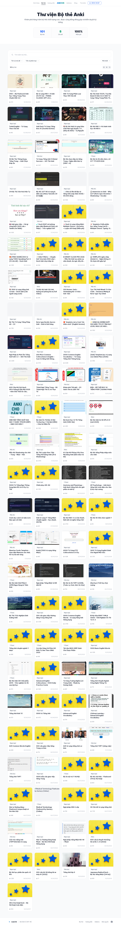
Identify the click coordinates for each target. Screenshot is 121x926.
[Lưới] (104, 67)
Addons (69, 3)
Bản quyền (105, 922)
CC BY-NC (28, 922)
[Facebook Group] (112, 922)
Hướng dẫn (51, 3)
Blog (75, 3)
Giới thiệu (36, 3)
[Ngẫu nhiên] (109, 67)
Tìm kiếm (83, 3)
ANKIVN (60, 3)
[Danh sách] (106, 67)
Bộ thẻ (43, 3)
